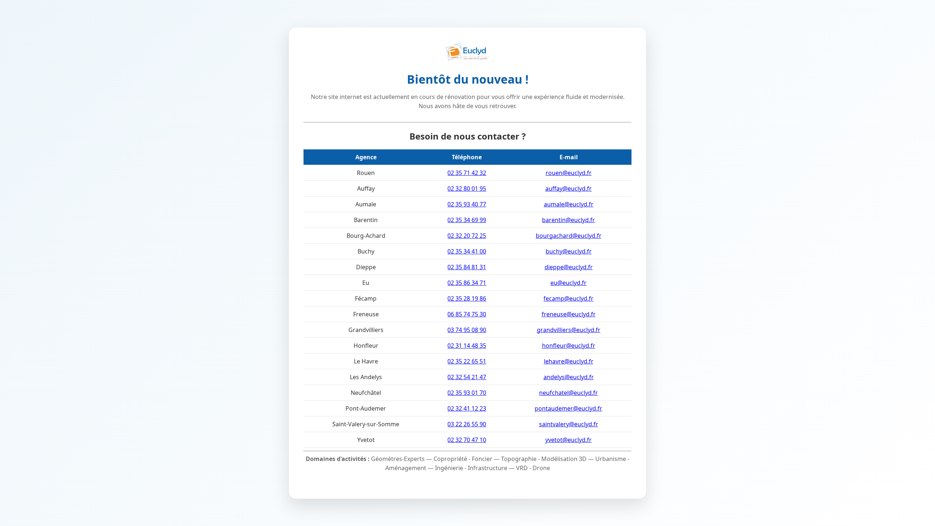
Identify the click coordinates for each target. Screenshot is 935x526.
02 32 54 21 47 (466, 377)
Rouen (366, 173)
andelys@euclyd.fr (568, 377)
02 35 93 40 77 (466, 204)
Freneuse (366, 314)
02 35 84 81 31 (466, 267)
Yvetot (366, 440)
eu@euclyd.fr (568, 283)
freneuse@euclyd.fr (569, 314)
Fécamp (366, 298)
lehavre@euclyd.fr (569, 361)
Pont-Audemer (366, 408)
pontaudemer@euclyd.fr (568, 408)
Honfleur (366, 346)
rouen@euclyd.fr (569, 173)
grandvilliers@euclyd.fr (568, 330)
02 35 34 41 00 (466, 251)
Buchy (366, 251)
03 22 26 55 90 (466, 424)
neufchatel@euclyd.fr (568, 393)
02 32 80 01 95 (466, 188)
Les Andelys (366, 377)
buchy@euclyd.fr (569, 251)
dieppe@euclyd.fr (569, 267)
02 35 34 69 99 (466, 220)
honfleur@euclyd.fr (568, 346)
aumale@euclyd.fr (569, 204)
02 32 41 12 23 (466, 408)
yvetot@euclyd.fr (568, 440)
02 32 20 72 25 (466, 236)
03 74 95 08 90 (466, 330)
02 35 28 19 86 (466, 298)
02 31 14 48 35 (466, 346)
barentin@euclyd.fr (568, 220)
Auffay (366, 188)
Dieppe (366, 267)
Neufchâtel (366, 393)
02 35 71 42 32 (466, 173)
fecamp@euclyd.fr (568, 298)
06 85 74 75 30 (466, 314)
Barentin (366, 220)
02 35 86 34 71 (466, 283)
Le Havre (366, 361)
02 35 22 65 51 (466, 361)
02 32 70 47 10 (466, 440)
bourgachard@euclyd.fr (569, 236)
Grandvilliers (365, 330)
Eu (365, 283)
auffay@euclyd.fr (568, 188)
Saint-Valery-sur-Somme (365, 424)
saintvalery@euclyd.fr (568, 424)
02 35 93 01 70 (466, 393)
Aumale (365, 204)
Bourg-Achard (366, 236)
